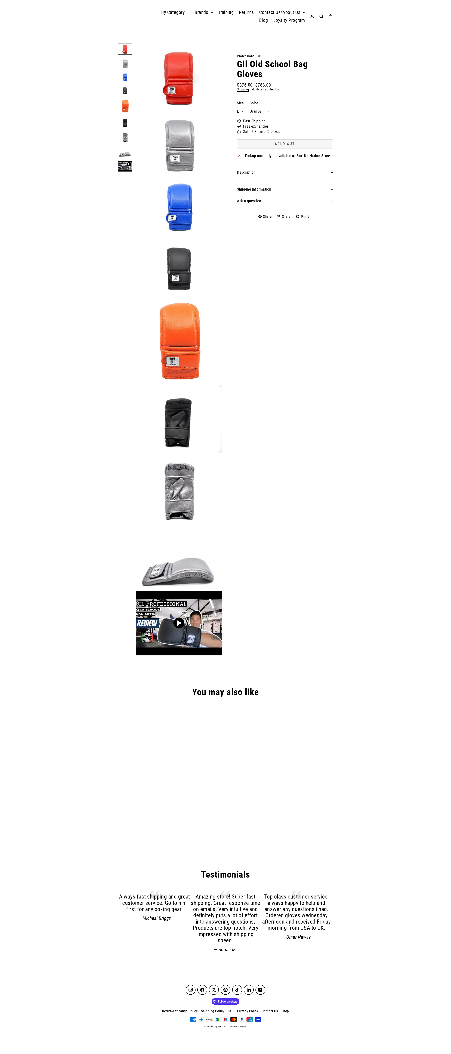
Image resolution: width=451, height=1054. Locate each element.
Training (226, 12)
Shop (285, 1011)
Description (246, 172)
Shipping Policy (212, 1011)
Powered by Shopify (238, 1027)
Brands (202, 12)
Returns (246, 12)
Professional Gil (249, 56)
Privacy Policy (247, 1011)
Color (254, 103)
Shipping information (254, 189)
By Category (173, 12)
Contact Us (270, 1011)
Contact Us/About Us (280, 12)
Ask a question (249, 201)
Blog (263, 20)
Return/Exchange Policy (179, 1011)
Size (240, 103)
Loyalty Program (289, 20)
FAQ (231, 1011)
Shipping (243, 89)
